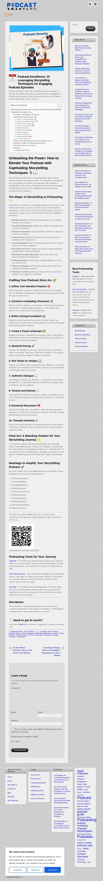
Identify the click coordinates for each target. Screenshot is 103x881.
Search (75, 25)
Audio (79, 784)
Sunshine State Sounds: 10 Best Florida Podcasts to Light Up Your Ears (84, 217)
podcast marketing (82, 824)
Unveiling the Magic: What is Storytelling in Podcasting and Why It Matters (50, 651)
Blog (9, 793)
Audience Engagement (82, 780)
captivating (43, 631)
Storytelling (47, 635)
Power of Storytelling (36, 635)
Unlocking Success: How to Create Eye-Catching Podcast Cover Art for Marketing (84, 118)
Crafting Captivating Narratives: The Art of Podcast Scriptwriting (82, 71)
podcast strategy (84, 843)
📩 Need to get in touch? (22, 150)
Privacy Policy (36, 779)
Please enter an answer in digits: (24, 737)
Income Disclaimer (37, 798)
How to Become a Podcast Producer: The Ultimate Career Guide (83, 184)
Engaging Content (14, 633)
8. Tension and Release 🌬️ (23, 134)
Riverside (12, 587)
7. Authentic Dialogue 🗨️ (23, 132)
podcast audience (84, 804)
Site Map (11, 796)
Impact (79, 792)
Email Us (22, 624)
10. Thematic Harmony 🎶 (23, 138)
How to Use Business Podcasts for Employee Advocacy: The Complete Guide (83, 174)
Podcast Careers (81, 342)
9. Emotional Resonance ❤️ (23, 136)
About (10, 781)
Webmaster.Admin (17, 631)
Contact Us (12, 789)
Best (85, 784)
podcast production (84, 834)
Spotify (86, 848)
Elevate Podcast (53, 631)
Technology (81, 862)
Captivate (12, 561)
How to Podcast (29, 631)
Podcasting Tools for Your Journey (25, 145)
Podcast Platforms (81, 346)
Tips (88, 862)
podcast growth (84, 809)
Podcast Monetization (84, 830)
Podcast (84, 797)
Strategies (81, 854)
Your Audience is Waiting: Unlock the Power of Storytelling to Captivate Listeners (83, 81)
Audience (80, 776)
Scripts (79, 848)
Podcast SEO (81, 840)
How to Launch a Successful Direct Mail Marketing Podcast (62, 800)
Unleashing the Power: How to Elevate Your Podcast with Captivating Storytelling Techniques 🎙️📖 (36, 111)
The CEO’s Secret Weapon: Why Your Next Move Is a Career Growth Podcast (62, 790)
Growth (87, 787)
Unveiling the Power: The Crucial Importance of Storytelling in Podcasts (61, 812)
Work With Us (12, 785)
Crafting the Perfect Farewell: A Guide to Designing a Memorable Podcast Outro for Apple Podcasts (83, 94)
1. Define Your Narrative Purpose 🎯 (26, 119)
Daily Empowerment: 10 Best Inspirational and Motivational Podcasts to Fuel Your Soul (84, 227)
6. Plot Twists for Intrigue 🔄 (24, 130)
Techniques (81, 859)
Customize (17, 870)
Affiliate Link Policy (37, 794)
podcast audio (82, 806)
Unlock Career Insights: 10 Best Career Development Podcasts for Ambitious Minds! (83, 195)
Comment (15, 688)
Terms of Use (35, 775)
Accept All (52, 870)
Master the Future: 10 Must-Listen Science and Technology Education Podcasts (84, 250)
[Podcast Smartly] (22, 10)
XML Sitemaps (13, 800)
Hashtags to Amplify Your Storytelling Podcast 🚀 (29, 143)
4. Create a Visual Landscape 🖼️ (25, 125)
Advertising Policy (37, 790)
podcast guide (82, 813)
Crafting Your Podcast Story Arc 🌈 (25, 117)
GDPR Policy (35, 787)
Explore (80, 787)
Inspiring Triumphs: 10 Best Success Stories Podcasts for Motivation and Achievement (83, 238)
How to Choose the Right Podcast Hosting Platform (83, 48)
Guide (79, 789)
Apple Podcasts (82, 772)
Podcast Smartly (13, 877)
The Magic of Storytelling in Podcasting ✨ (27, 114)
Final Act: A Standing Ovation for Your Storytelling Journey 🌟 (33, 141)
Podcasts (85, 836)
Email (41, 712)
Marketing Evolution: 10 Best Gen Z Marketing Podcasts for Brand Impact (83, 206)
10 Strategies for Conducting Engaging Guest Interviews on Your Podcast (62, 779)
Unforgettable (21, 637)
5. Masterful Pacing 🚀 (22, 128)
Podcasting (86, 820)
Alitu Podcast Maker (17, 574)
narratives (55, 633)
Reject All (35, 870)
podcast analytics (83, 801)
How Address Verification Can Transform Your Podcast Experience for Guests (84, 140)
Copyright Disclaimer (38, 783)
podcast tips (85, 845)
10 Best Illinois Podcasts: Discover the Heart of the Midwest (22, 650)
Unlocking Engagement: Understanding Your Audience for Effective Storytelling (83, 106)
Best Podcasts (80, 331)
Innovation (86, 792)
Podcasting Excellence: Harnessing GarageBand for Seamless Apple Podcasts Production (83, 59)
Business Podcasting (82, 335)
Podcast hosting (84, 817)
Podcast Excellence (22, 635)
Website (14, 721)
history (85, 789)
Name (14, 712)
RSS (10, 15)
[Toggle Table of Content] (58, 106)
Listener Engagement (28, 633)
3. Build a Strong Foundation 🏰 (25, 123)
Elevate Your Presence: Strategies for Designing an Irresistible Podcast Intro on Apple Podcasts (83, 152)
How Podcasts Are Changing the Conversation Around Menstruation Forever (61, 824)
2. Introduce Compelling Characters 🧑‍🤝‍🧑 (27, 121)
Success (82, 856)
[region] (34, 861)
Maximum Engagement (43, 633)
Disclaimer (17, 148)
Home (10, 777)
